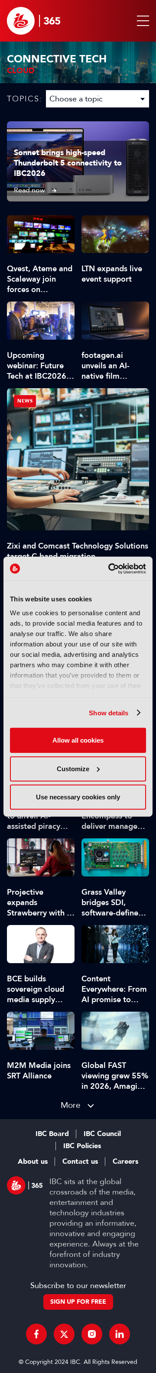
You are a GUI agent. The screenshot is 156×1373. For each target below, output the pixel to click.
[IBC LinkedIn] (119, 1334)
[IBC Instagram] (91, 1334)
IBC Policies (82, 1146)
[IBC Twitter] (64, 1334)
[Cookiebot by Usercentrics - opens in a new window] (110, 568)
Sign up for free (78, 1302)
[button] (141, 21)
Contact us (80, 1161)
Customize (73, 768)
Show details (108, 712)
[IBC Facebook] (36, 1334)
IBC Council (102, 1134)
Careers (125, 1161)
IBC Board (52, 1134)
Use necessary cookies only (78, 797)
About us (33, 1161)
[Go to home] (33, 21)
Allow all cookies (78, 740)
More (71, 1105)
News (24, 401)
